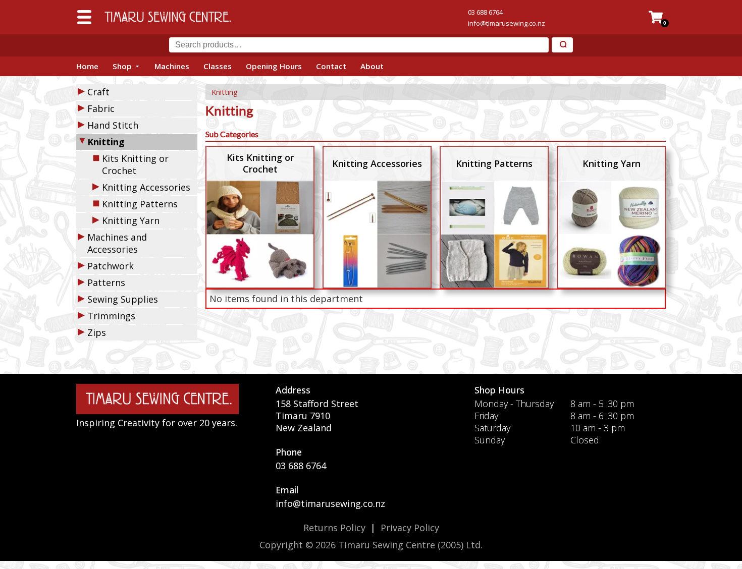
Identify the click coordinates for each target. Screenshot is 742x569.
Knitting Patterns (140, 204)
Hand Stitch (112, 125)
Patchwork (110, 266)
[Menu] (84, 17)
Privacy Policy (410, 528)
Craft (98, 92)
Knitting (224, 92)
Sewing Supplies (122, 299)
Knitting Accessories (146, 187)
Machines (171, 66)
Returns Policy (334, 528)
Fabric (101, 108)
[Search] (562, 45)
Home (87, 66)
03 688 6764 (485, 12)
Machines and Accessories (117, 243)
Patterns (106, 282)
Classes (217, 66)
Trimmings (111, 316)
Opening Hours (274, 66)
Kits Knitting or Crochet (135, 164)
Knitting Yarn (131, 220)
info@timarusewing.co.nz (506, 23)
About (372, 66)
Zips (96, 332)
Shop (122, 66)
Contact (331, 66)
